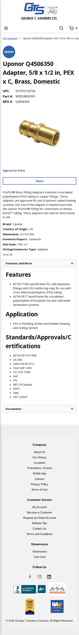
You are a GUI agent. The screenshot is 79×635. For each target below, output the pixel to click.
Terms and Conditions (39, 534)
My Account (39, 507)
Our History (39, 457)
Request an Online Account (39, 517)
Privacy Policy (39, 484)
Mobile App (39, 473)
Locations (39, 462)
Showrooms (39, 551)
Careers (39, 478)
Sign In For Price (14, 170)
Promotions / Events (39, 468)
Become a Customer (39, 512)
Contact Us (39, 528)
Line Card (39, 556)
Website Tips (39, 523)
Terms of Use (39, 489)
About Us (39, 452)
